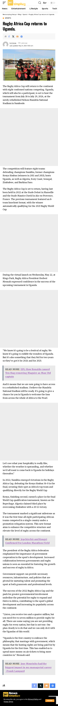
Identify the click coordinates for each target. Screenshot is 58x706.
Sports (8, 18)
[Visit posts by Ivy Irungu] (5, 44)
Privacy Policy (33, 699)
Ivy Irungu (13, 43)
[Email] (17, 36)
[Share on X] (13, 36)
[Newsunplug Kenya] (16, 3)
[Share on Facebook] (9, 36)
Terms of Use (8, 702)
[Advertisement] (29, 137)
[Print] (21, 36)
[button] (49, 700)
